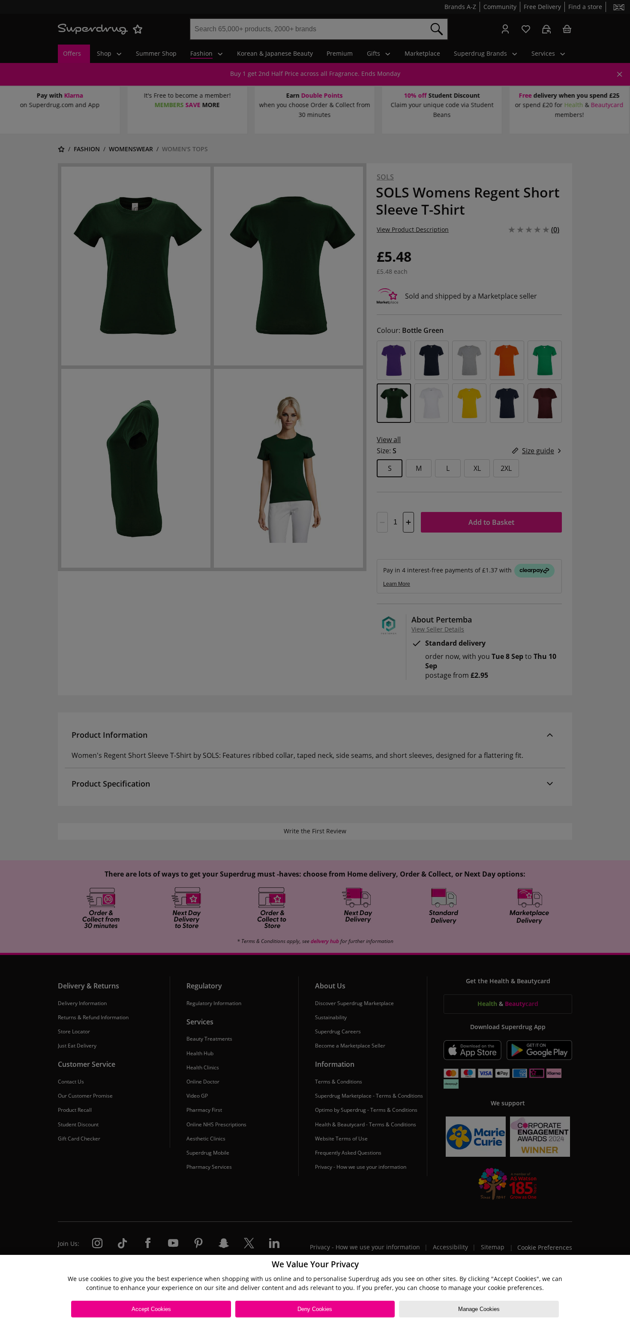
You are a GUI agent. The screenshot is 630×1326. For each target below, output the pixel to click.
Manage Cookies (479, 1309)
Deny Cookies (314, 1309)
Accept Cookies (151, 1309)
